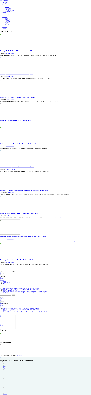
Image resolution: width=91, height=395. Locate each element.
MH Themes (19, 355)
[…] (70, 194)
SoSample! (7, 23)
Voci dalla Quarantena (9, 10)
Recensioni (4, 3)
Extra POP (7, 20)
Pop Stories (4, 17)
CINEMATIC (7, 19)
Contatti (4, 28)
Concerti (4, 12)
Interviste (4, 5)
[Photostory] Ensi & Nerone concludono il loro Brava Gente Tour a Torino (19, 213)
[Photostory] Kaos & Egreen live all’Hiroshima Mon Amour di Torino (17, 97)
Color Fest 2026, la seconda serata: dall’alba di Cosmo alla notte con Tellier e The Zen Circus (20, 288)
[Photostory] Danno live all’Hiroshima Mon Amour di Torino (15, 120)
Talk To (4, 15)
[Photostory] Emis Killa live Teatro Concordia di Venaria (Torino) (16, 74)
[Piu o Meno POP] (4, 0)
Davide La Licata (9, 53)
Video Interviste (8, 9)
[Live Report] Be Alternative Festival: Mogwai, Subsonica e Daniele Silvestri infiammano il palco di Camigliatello (24, 291)
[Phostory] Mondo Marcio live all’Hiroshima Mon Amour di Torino (17, 51)
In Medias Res (8, 21)
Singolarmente (8, 8)
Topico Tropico (8, 24)
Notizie (3, 4)
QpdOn (6, 18)
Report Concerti (8, 14)
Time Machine (8, 25)
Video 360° (4, 27)
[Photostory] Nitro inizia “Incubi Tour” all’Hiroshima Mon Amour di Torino (19, 143)
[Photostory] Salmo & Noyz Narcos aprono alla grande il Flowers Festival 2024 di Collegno (23, 236)
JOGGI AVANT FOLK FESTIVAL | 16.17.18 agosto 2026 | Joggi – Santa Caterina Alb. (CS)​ (20, 289)
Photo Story (7, 13)
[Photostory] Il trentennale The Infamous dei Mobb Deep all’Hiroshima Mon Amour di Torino (24, 190)
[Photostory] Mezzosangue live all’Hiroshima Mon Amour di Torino (17, 167)
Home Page (4, 2)
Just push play (7, 22)
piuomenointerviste (8, 11)
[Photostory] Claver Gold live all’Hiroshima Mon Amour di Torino (17, 260)
